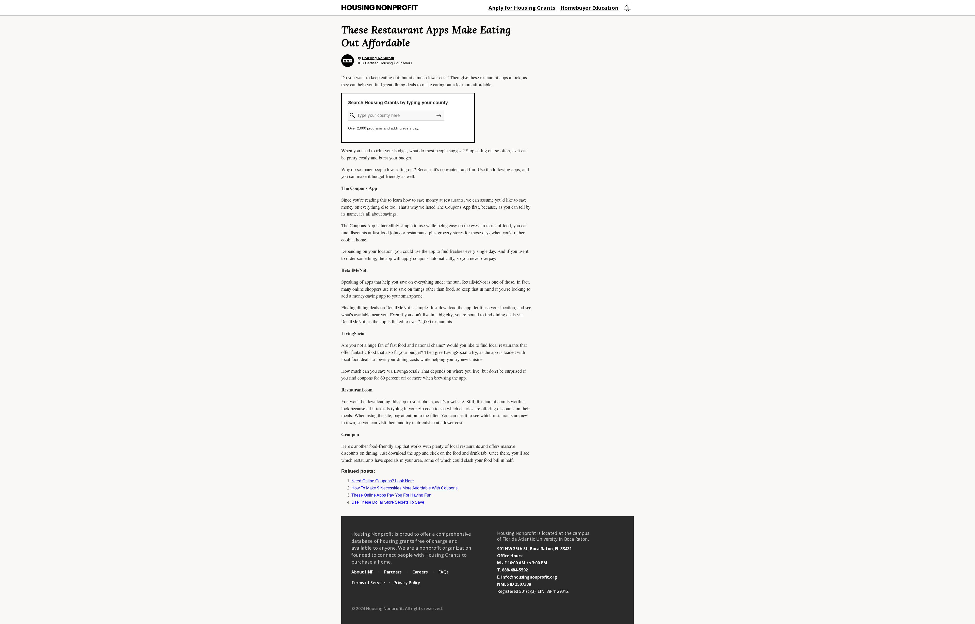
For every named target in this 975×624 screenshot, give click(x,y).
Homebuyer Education (589, 7)
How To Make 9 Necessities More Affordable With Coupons (404, 488)
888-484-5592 (515, 570)
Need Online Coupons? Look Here (382, 481)
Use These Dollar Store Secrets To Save (387, 502)
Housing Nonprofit (378, 58)
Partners (393, 572)
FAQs (443, 572)
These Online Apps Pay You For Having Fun (391, 495)
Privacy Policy (407, 582)
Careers (420, 572)
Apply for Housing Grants (522, 7)
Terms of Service (368, 582)
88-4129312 (557, 591)
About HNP (362, 572)
